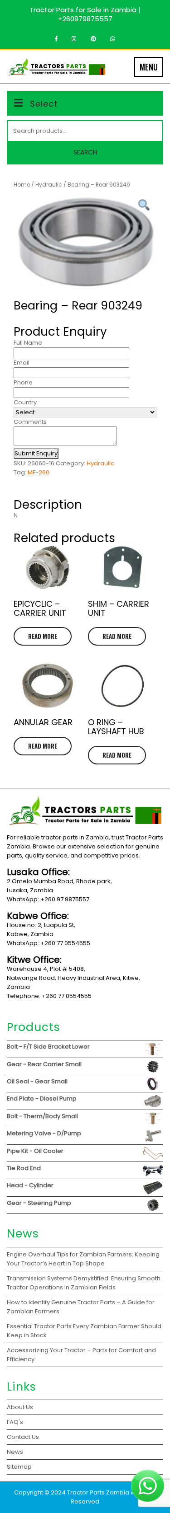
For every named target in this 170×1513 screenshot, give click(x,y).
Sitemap (19, 1466)
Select (44, 103)
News (15, 1451)
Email (21, 362)
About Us (20, 1407)
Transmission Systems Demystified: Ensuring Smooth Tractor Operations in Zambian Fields (83, 1283)
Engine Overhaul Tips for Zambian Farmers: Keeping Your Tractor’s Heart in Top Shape (83, 1259)
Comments (30, 421)
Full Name (28, 342)
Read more (42, 636)
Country (25, 402)
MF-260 (38, 472)
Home (22, 184)
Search (85, 152)
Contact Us (23, 1437)
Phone (23, 382)
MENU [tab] (149, 67)
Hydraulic (48, 184)
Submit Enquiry (36, 453)
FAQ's (15, 1422)
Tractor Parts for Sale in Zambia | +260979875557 (85, 14)
